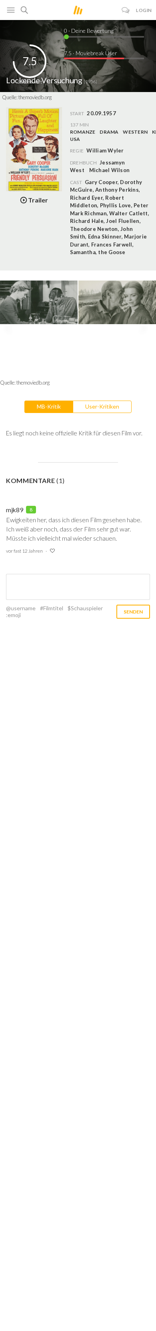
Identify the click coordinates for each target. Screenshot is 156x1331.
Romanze (83, 132)
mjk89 (14, 509)
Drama (109, 132)
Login (144, 10)
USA (75, 139)
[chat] (126, 10)
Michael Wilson (109, 170)
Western (135, 132)
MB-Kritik (49, 406)
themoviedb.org (35, 97)
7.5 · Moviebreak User (90, 53)
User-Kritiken (102, 406)
